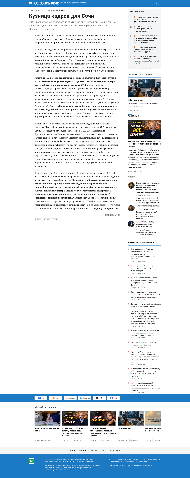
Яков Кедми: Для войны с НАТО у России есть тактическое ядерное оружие (144, 143)
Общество (94, 440)
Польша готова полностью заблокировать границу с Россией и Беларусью (145, 49)
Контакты (83, 451)
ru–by (101, 398)
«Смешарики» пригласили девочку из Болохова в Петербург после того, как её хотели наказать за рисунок (145, 372)
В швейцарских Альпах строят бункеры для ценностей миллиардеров (143, 268)
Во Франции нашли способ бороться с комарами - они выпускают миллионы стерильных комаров (145, 386)
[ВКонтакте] (106, 215)
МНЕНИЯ (131, 177)
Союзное (149, 440)
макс (115, 398)
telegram (86, 398)
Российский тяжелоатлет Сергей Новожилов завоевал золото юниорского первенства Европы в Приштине (145, 281)
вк (43, 398)
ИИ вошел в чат (135, 100)
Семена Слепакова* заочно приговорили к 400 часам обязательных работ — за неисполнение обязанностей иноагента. (143, 254)
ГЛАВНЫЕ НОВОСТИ (138, 11)
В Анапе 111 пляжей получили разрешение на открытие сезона (143, 29)
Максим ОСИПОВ (59, 10)
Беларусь (47, 219)
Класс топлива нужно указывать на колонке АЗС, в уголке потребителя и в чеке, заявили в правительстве (145, 294)
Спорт (32, 10)
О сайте (72, 451)
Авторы (94, 451)
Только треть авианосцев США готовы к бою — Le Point (143, 343)
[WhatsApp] (119, 215)
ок (57, 398)
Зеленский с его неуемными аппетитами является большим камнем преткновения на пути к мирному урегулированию (148, 187)
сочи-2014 (38, 219)
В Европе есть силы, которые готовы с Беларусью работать (145, 223)
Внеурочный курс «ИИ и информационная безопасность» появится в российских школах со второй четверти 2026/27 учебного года (145, 357)
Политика (132, 116)
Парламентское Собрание (140, 75)
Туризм (37, 440)
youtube (72, 398)
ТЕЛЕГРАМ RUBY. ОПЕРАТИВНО (141, 243)
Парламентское (123, 440)
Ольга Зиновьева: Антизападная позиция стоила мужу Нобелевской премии (103, 432)
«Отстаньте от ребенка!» (148, 205)
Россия (55, 219)
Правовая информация (111, 451)
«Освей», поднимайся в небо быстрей (156, 429)
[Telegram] (112, 215)
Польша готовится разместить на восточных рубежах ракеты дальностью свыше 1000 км (145, 332)
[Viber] (116, 215)
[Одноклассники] (109, 215)
